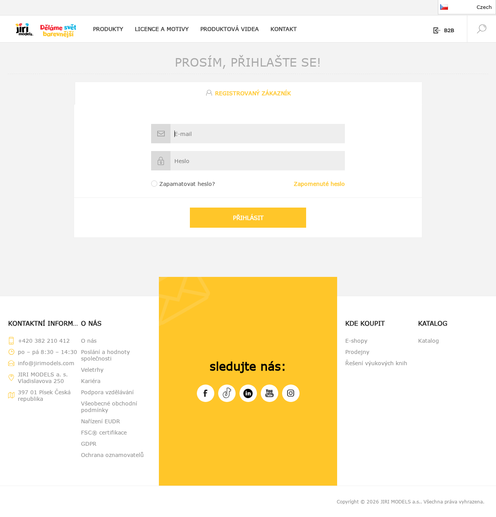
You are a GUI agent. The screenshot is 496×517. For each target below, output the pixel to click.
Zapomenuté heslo (319, 183)
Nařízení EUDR (100, 421)
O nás (88, 340)
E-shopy (356, 340)
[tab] (248, 93)
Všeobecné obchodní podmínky (109, 406)
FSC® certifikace (104, 432)
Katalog (428, 340)
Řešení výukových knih (376, 363)
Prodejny (357, 352)
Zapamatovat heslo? (187, 183)
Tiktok (227, 393)
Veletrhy (92, 369)
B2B (449, 30)
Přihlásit (248, 217)
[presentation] (249, 93)
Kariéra (90, 381)
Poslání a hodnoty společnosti (105, 355)
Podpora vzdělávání (107, 392)
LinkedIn (248, 393)
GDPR (88, 443)
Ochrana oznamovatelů (112, 455)
